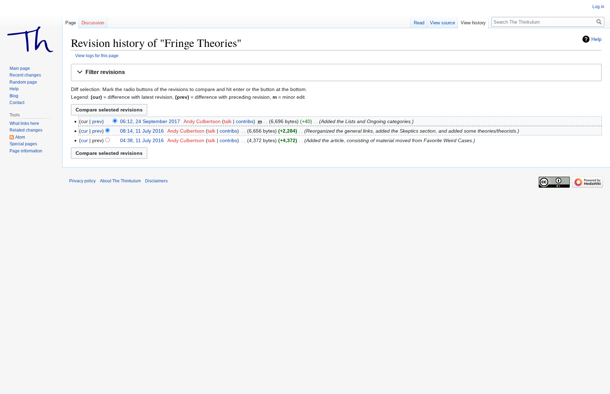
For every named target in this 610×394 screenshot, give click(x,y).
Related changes (26, 130)
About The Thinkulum (120, 180)
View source (442, 22)
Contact (17, 102)
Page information (26, 150)
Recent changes (25, 75)
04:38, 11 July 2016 (142, 140)
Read (419, 22)
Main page (20, 68)
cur (84, 131)
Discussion (93, 22)
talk (228, 121)
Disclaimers (156, 180)
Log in (598, 6)
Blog (14, 95)
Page (70, 22)
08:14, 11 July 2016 (142, 131)
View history (473, 22)
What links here (24, 123)
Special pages (23, 143)
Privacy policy (82, 180)
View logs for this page (97, 55)
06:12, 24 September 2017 (150, 121)
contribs (244, 121)
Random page (23, 82)
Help (596, 39)
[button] (336, 72)
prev (97, 121)
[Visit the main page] (31, 28)
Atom (20, 137)
